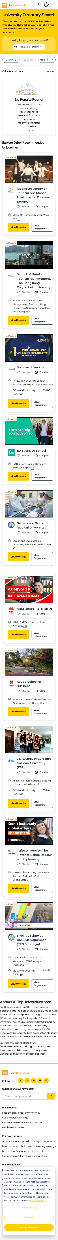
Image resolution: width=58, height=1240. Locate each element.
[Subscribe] (51, 1096)
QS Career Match (9, 1042)
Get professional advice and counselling (24, 1156)
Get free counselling (13, 1127)
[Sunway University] (11, 368)
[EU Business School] (11, 452)
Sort (49, 71)
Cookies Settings (29, 1207)
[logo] (15, 4)
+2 (14, 548)
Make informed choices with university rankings (29, 1146)
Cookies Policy (37, 1200)
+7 (37, 784)
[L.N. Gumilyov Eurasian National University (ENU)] (11, 760)
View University (18, 227)
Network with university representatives (24, 1151)
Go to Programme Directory (28, 46)
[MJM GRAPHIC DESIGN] (11, 610)
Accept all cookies (29, 1227)
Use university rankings (15, 1117)
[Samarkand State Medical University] (11, 524)
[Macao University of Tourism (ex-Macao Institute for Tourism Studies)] (11, 190)
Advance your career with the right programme (29, 1141)
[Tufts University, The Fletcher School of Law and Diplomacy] (11, 852)
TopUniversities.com (11, 1007)
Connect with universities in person (22, 1122)
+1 (18, 219)
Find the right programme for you (21, 1112)
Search (9, 59)
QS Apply (18, 1033)
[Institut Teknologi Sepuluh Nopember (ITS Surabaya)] (11, 937)
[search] (40, 4)
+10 (25, 626)
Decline (29, 1217)
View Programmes (40, 227)
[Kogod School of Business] (11, 683)
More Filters (46, 59)
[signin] (46, 4)
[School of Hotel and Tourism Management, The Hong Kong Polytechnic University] (11, 275)
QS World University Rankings (16, 1018)
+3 (32, 468)
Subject (28, 59)
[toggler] (53, 4)
